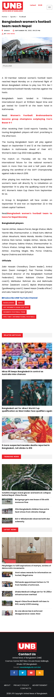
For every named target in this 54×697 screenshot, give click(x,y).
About (7, 685)
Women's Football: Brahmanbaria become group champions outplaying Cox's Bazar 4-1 (27, 119)
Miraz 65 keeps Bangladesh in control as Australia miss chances (22, 373)
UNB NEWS (11, 34)
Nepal (20, 303)
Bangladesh (8, 303)
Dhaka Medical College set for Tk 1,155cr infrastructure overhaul (33, 593)
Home (4, 16)
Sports (13, 16)
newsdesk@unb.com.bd (27, 667)
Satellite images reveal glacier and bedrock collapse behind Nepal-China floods (26, 494)
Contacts (25, 688)
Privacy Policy (21, 685)
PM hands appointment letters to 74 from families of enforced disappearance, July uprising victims (32, 583)
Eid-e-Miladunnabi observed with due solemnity (32, 520)
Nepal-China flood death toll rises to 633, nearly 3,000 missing (32, 602)
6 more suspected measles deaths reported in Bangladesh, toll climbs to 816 (26, 446)
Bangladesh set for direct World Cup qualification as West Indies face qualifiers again (27, 409)
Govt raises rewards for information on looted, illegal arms (33, 574)
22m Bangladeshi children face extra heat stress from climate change (32, 510)
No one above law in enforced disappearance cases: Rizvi (28, 612)
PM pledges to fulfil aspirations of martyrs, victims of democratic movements (26, 566)
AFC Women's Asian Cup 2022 (16, 307)
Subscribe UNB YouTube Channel (21, 298)
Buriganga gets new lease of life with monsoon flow (32, 501)
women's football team (14, 312)
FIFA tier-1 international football (19, 317)
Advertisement (39, 685)
